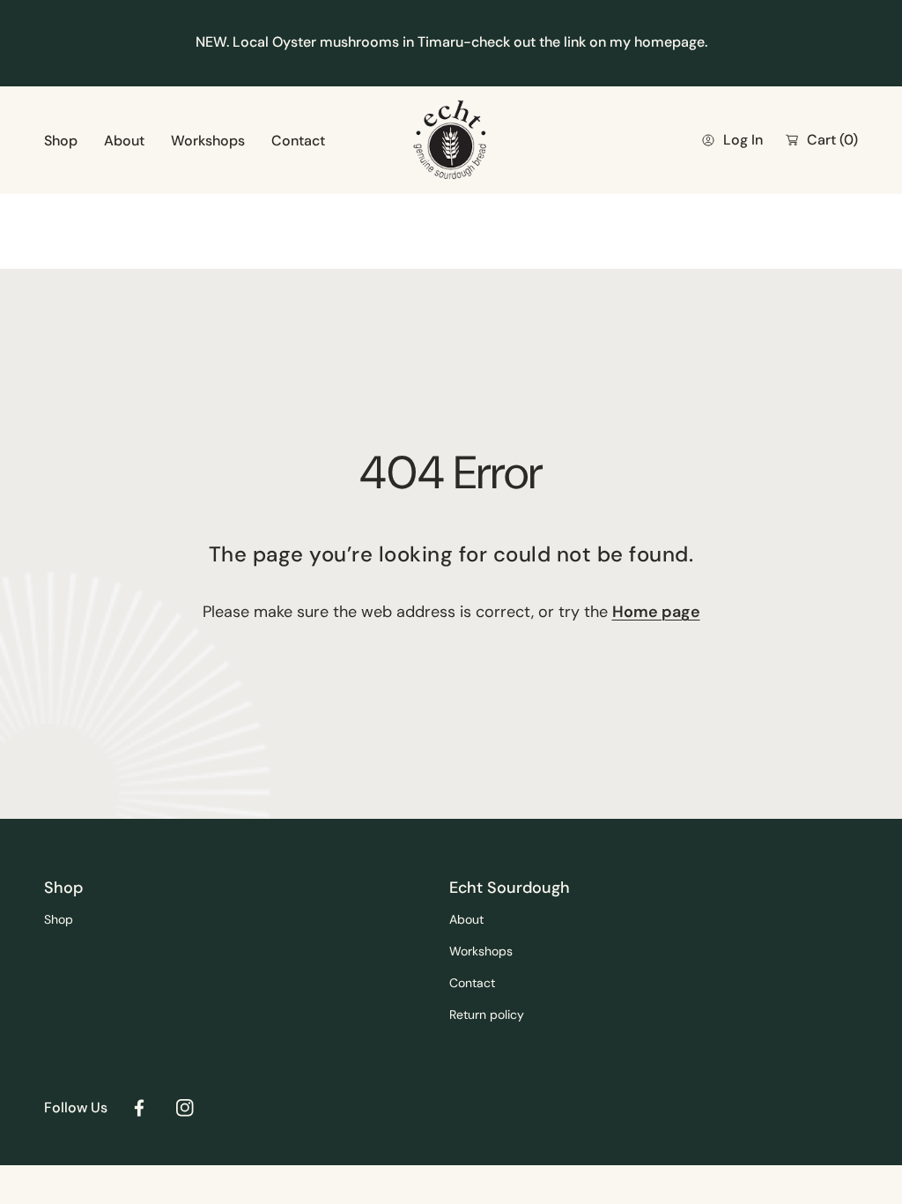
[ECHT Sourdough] (451, 140)
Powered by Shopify (101, 1185)
